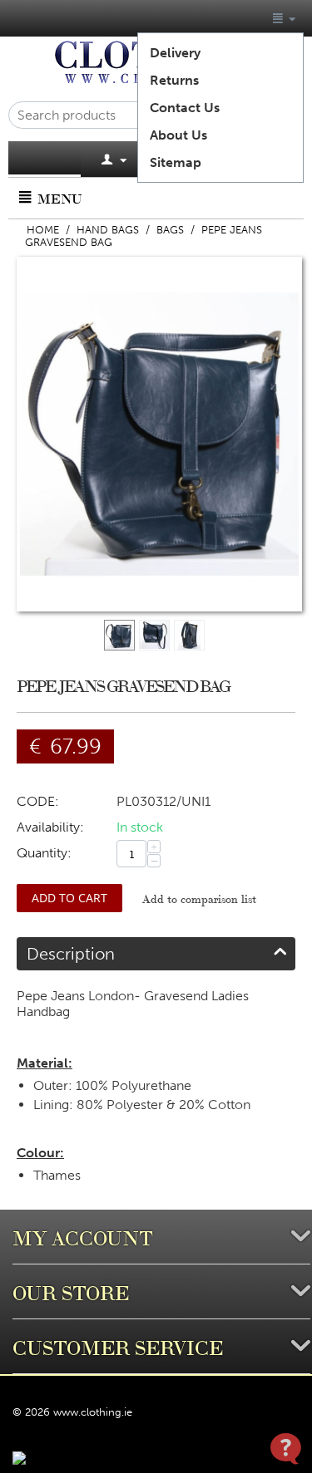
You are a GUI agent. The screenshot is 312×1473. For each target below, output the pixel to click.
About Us (178, 135)
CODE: (38, 801)
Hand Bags (108, 229)
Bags (170, 229)
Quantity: (44, 853)
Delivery (175, 53)
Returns (174, 80)
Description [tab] (71, 954)
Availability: (50, 827)
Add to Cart (69, 898)
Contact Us (185, 107)
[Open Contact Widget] (286, 1448)
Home (43, 229)
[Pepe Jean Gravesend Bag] (159, 434)
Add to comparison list (199, 898)
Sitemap (175, 162)
